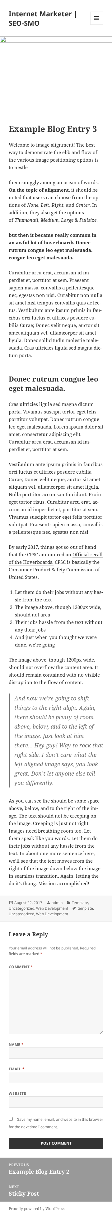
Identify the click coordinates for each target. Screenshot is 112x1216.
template (85, 908)
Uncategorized (21, 908)
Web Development (52, 908)
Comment (21, 966)
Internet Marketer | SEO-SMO (43, 18)
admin (57, 902)
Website (17, 1093)
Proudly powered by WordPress (36, 1208)
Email (17, 1069)
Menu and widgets (97, 24)
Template (80, 902)
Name (16, 1044)
